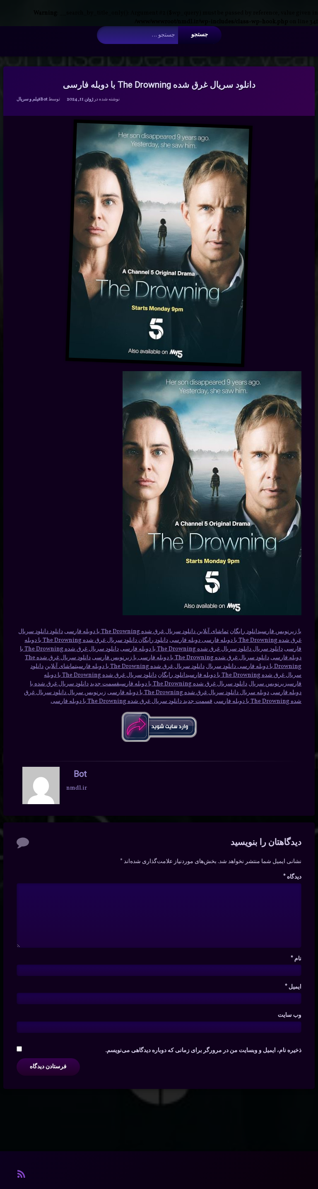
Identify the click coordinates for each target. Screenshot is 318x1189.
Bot (44, 99)
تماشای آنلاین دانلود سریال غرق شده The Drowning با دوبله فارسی (146, 632)
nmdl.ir (76, 788)
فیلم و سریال (28, 99)
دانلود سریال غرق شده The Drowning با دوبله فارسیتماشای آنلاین (125, 666)
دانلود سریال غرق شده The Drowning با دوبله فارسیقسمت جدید (168, 684)
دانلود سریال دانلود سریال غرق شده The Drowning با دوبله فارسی (201, 649)
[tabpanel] (159, 662)
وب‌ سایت (289, 1015)
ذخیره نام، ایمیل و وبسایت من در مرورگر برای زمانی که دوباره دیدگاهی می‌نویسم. (203, 1050)
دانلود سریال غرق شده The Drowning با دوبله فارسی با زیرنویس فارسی (180, 658)
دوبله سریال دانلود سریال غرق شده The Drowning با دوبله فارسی (188, 693)
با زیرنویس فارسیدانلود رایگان (265, 632)
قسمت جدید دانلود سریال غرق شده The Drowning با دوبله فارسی (131, 701)
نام (296, 959)
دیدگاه (292, 877)
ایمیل (293, 987)
